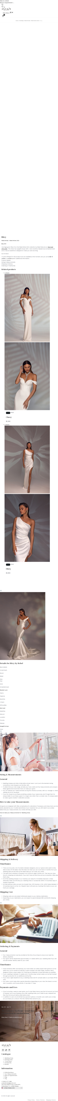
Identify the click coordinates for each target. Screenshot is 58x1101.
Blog (6, 1077)
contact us (10, 258)
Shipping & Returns (51, 1100)
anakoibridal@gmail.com (9, 1083)
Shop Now (4, 1017)
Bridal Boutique (9, 1072)
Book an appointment (15, 1017)
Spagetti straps (4, 726)
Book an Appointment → (7, 2)
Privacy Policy (31, 1100)
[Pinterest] (9, 1050)
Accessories (8, 1062)
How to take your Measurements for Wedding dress (15, 812)
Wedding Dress (9, 1058)
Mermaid (2, 708)
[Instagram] (3, 1050)
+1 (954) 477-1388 (7, 1081)
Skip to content (4, 1)
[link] (3, 7)
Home (17, 20)
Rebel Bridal (27, 20)
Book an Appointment (11, 1075)
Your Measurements (10, 1074)
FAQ (6, 1078)
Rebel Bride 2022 (35, 20)
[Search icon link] (2, 5)
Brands (7, 1064)
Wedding (21, 20)
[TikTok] (6, 1050)
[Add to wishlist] (8, 413)
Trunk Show (8, 1061)
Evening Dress (9, 1059)
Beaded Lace (3, 690)
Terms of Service (40, 1100)
